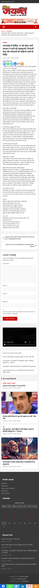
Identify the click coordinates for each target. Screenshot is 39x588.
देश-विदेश (5, 457)
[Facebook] (4, 64)
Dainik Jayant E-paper (9, 383)
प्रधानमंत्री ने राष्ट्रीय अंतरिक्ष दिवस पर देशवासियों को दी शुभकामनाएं (19, 366)
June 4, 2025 (6, 58)
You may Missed (9, 378)
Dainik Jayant (15, 58)
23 (35, 520)
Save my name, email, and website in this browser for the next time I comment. (19, 312)
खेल (4, 412)
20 (19, 520)
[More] (22, 64)
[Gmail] (18, 64)
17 (4, 520)
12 (14, 516)
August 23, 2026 (7, 421)
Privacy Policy (5, 493)
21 (24, 520)
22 (30, 520)
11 (9, 516)
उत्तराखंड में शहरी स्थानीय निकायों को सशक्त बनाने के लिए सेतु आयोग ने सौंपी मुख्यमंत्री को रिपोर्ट (19, 238)
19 (14, 520)
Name (5, 285)
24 (4, 523)
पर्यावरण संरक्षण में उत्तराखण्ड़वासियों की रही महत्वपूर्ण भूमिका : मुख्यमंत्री (20, 245)
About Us (4, 483)
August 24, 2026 (7, 388)
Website (5, 302)
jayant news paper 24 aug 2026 (12, 353)
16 (35, 516)
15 (30, 516)
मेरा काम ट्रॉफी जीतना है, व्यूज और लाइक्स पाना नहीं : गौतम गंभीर (18, 357)
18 (9, 520)
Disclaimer (4, 491)
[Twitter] (11, 64)
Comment (6, 263)
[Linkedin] (15, 64)
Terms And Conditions (8, 488)
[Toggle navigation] (3, 27)
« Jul (2, 530)
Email (5, 293)
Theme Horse (22, 579)
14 (24, 516)
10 (4, 516)
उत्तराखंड (5, 42)
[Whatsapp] (8, 64)
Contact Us (4, 486)
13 (19, 516)
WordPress (25, 581)
